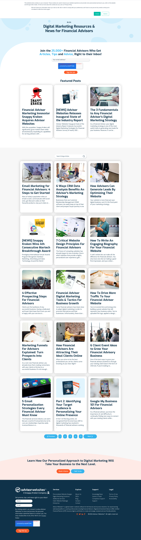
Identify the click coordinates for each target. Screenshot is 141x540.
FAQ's (77, 496)
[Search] (83, 156)
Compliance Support (98, 499)
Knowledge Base (97, 494)
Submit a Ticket (97, 496)
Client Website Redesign (60, 501)
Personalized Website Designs (62, 494)
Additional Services (59, 499)
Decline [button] (105, 14)
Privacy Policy (113, 496)
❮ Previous (51, 436)
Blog (76, 499)
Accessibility (113, 499)
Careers (77, 501)
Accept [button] (97, 14)
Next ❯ (90, 436)
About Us (78, 494)
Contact (77, 503)
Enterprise (56, 503)
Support (94, 501)
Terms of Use (113, 494)
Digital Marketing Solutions (61, 496)
